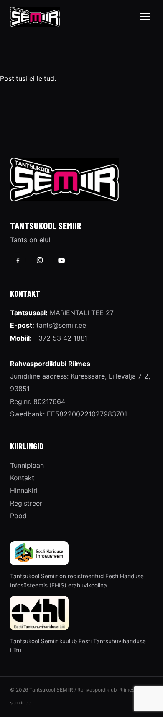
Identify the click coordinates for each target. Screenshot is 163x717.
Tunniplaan (27, 465)
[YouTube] (61, 260)
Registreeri (27, 503)
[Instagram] (40, 260)
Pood (18, 515)
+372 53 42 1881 (61, 338)
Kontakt (22, 478)
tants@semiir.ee (61, 325)
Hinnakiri (24, 490)
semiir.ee (20, 702)
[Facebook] (18, 260)
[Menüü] (145, 16)
